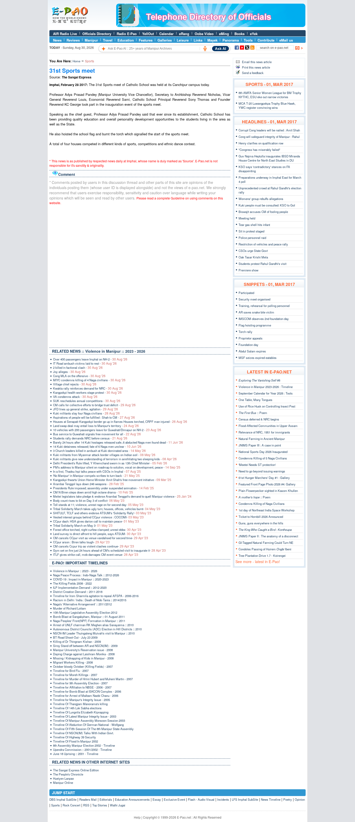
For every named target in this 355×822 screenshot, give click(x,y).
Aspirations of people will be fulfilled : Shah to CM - (94, 417)
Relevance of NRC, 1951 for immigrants (264, 432)
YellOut (148, 33)
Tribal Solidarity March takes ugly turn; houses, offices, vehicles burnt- (106, 509)
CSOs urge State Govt (253, 251)
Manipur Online (63, 782)
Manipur (91, 40)
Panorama (230, 40)
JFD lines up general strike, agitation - (85, 409)
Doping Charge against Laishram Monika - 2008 (84, 654)
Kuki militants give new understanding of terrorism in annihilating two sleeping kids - (115, 459)
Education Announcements (132, 799)
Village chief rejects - (74, 384)
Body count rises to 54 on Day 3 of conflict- (88, 500)
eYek (254, 33)
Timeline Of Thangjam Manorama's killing (80, 704)
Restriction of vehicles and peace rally (263, 244)
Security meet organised (254, 299)
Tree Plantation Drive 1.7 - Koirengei (262, 555)
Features (146, 40)
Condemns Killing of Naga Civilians (262, 504)
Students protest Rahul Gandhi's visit (262, 264)
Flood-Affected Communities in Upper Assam (268, 426)
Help (137, 817)
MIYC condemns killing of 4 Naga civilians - (89, 380)
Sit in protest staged (251, 231)
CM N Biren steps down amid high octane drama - (93, 492)
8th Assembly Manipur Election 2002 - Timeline (84, 745)
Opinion (300, 799)
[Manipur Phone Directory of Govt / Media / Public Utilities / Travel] (210, 26)
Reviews (73, 40)
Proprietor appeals (250, 338)
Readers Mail (88, 799)
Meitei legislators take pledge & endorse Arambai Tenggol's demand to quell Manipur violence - (122, 496)
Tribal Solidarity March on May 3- (83, 525)
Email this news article (257, 62)
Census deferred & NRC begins (259, 419)
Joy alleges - (69, 372)
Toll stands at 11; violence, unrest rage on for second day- (98, 505)
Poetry (287, 799)
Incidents (223, 799)
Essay (157, 799)
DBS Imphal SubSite (62, 799)
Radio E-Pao (127, 33)
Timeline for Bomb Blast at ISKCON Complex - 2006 (87, 691)
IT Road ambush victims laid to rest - (85, 363)
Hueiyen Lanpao (63, 778)
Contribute (266, 40)
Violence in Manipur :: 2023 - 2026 (75, 571)
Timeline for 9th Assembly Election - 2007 (80, 683)
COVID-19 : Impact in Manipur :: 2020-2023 (81, 579)
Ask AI (220, 48)
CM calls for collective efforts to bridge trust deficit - (94, 405)
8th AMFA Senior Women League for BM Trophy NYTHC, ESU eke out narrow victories (270, 95)
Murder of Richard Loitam (69, 608)
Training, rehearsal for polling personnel (264, 306)
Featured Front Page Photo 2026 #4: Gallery (267, 484)
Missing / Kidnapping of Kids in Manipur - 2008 (83, 658)
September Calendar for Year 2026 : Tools (266, 393)
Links (198, 40)
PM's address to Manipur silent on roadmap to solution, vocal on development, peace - (116, 467)
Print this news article (256, 67)
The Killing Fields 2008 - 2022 (72, 583)
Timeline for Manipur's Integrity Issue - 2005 (81, 700)
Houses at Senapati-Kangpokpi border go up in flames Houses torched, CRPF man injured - (120, 421)
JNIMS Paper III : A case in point (260, 445)
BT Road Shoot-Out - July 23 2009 (75, 637)
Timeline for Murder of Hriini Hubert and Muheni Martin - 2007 (93, 679)
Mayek (212, 40)
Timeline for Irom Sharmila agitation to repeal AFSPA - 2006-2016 (96, 596)
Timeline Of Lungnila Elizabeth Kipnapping (80, 712)
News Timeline (270, 799)
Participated (246, 293)
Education (125, 40)
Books (239, 33)
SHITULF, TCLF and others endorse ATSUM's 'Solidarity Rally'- (102, 513)
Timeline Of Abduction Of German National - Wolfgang (88, 725)
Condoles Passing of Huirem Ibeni (265, 549)
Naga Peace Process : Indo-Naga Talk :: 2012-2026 (86, 575)
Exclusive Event (174, 799)
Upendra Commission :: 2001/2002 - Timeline (82, 749)
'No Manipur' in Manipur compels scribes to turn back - (96, 475)
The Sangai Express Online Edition (76, 770)
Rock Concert (71, 805)
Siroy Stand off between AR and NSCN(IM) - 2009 (85, 646)
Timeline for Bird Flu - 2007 (71, 671)
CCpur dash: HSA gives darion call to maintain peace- (96, 521)
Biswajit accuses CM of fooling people (263, 212)
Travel (108, 40)
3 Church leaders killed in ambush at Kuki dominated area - (99, 451)
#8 (259, 380)
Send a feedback (253, 73)
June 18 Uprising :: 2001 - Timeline (75, 754)
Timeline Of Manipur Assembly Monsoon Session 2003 (89, 720)
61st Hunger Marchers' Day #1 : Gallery (264, 478)
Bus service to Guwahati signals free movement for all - (97, 434)
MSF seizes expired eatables (258, 358)
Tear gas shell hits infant (254, 225)
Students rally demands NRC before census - (90, 438)
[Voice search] (205, 48)
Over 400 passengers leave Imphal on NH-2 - (90, 359)
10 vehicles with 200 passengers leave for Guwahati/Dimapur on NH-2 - (107, 430)
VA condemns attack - (75, 397)
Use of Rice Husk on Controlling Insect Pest (267, 406)
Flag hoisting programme (255, 325)
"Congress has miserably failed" (259, 150)
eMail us (286, 40)
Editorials (106, 799)
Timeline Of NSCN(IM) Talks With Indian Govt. (83, 733)
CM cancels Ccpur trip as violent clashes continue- (93, 546)
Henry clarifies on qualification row (261, 143)
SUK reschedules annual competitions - (86, 401)
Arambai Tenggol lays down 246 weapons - (88, 484)
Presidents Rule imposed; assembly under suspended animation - (103, 488)
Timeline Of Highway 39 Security (74, 737)
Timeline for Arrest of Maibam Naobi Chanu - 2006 (85, 695)
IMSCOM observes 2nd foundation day (264, 319)
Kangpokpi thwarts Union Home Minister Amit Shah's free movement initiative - (112, 480)
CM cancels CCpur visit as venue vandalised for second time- (100, 538)
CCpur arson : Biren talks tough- (81, 542)
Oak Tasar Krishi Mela (253, 257)
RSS (86, 805)
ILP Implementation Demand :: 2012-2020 (80, 587)
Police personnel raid (252, 238)
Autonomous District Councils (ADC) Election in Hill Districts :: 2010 (97, 629)
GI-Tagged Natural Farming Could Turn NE (266, 542)
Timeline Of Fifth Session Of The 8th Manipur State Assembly (93, 729)
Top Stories (99, 805)
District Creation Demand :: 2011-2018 (77, 592)
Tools (248, 40)
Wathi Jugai (117, 805)
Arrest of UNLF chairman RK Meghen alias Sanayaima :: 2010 (93, 625)
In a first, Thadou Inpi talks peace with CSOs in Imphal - (97, 471)
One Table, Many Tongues (255, 400)
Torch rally (245, 332)
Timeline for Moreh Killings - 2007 (75, 675)
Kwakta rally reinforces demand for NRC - (88, 388)
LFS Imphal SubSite (245, 799)
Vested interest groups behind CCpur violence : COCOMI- (98, 517)
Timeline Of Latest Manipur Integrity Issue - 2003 (84, 716)
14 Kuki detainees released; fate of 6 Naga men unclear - (97, 446)
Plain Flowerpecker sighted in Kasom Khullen (268, 491)
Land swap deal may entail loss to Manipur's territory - (96, 426)
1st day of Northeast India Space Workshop (266, 510)
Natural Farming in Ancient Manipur (262, 439)
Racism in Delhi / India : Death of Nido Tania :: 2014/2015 (89, 600)
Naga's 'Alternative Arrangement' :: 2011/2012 (82, 604)
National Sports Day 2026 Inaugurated (263, 452)
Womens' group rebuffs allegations (261, 199)
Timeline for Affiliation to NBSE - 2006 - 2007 (82, 687)
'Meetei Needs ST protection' (257, 465)
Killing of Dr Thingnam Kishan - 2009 (77, 641)
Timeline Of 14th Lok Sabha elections (77, 708)
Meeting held (247, 218)
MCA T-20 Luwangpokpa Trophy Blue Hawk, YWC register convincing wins (267, 105)
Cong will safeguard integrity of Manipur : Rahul (269, 137)
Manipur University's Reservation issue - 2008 (83, 650)
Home (76, 61)
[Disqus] (139, 275)
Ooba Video (204, 33)
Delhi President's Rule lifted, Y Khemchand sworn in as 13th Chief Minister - (110, 463)
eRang (184, 33)
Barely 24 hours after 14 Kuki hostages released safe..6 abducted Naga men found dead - (118, 442)
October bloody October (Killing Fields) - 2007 (83, 666)
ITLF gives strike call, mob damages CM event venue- (95, 554)
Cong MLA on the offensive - (79, 376)
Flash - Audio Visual (201, 799)
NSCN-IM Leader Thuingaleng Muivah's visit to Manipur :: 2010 (94, 633)
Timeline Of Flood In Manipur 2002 (75, 741)
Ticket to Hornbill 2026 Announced (261, 516)
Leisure (183, 40)
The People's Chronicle (68, 774)
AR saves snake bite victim (256, 312)
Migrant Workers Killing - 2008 (73, 662)
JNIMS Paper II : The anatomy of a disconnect (268, 536)
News (57, 40)
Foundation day (248, 345)
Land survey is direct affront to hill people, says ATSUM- (97, 534)
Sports (55, 805)
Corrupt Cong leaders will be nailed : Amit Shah (269, 130)
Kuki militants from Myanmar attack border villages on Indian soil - (104, 455)
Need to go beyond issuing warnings (262, 471)
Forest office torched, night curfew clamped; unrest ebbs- (97, 529)
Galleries (164, 40)
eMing (224, 33)
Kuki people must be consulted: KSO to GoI (267, 205)
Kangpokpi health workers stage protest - (87, 392)
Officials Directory (96, 33)
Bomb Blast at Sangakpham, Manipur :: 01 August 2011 (89, 616)
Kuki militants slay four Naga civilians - (86, 413)
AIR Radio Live (65, 33)
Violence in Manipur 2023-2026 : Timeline (266, 387)
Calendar (166, 33)
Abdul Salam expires (252, 351)
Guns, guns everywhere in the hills (261, 523)
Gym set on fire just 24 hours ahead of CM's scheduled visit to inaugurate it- (109, 550)
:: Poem (253, 413)
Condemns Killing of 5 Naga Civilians (263, 458)
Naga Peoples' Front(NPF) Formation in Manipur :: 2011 (89, 621)
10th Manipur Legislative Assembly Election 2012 (85, 612)
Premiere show (248, 270)
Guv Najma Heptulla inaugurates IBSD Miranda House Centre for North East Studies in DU (269, 158)
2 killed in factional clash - (78, 367)
